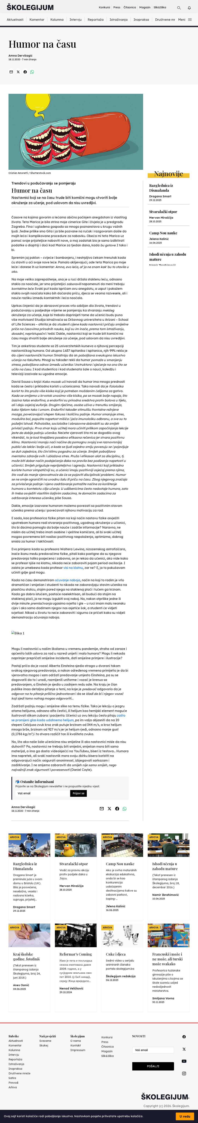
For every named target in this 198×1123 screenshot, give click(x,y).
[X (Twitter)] (184, 1053)
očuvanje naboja (67, 580)
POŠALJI (153, 1066)
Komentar (36, 20)
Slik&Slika (160, 7)
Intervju (76, 20)
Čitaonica (130, 7)
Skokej (43, 1045)
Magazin (144, 7)
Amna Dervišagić (20, 55)
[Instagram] (184, 1078)
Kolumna (57, 20)
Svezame (45, 1041)
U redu (185, 1116)
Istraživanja (119, 20)
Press (116, 7)
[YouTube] (184, 1066)
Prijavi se (78, 793)
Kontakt (75, 1045)
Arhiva (13, 1087)
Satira (12, 1078)
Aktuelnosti (15, 20)
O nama (75, 1041)
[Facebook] (184, 1041)
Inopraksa (141, 20)
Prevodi (13, 1082)
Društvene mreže (168, 20)
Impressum (77, 1050)
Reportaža (96, 20)
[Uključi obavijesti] (193, 7)
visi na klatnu (73, 568)
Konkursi (104, 7)
